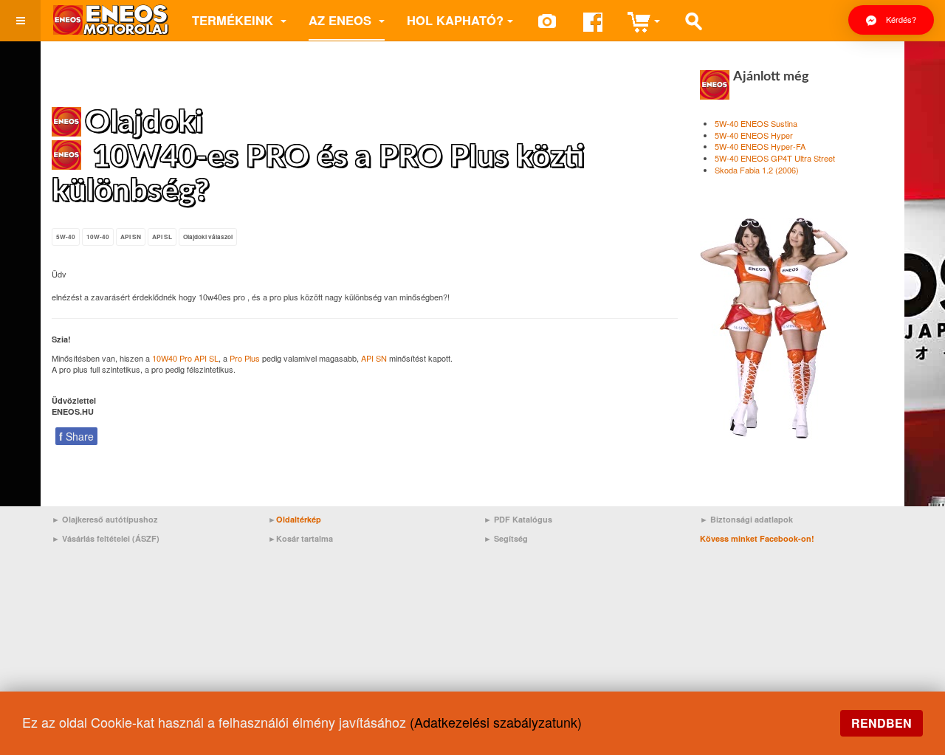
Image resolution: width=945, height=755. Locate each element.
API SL (162, 236)
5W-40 (65, 236)
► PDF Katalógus (518, 519)
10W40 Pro (172, 358)
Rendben (881, 722)
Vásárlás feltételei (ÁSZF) (110, 538)
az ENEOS (342, 20)
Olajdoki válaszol (208, 236)
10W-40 (97, 236)
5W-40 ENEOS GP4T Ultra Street (775, 158)
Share (76, 436)
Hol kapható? (455, 20)
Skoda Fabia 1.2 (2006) (757, 170)
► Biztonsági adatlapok (746, 519)
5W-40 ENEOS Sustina (756, 123)
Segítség (511, 538)
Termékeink (234, 20)
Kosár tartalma (304, 538)
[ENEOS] (111, 20)
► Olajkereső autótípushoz (105, 519)
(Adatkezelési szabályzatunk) (496, 721)
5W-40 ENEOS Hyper (754, 135)
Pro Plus (245, 358)
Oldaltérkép (298, 519)
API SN (130, 236)
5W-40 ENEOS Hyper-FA (760, 146)
